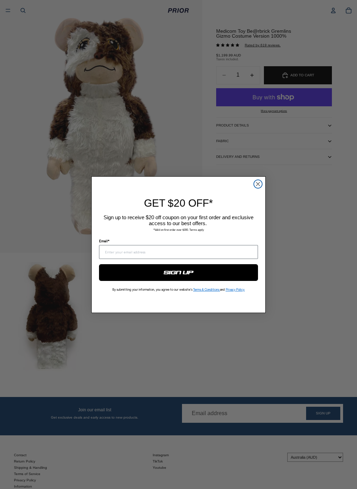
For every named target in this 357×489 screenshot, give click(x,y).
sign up (178, 272)
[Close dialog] (258, 184)
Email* (104, 241)
